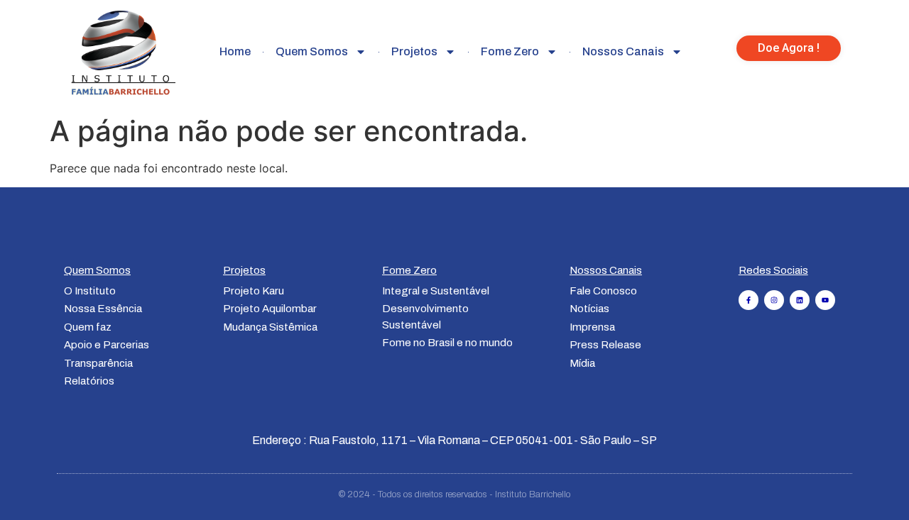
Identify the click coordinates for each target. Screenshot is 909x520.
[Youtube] (825, 300)
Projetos (414, 51)
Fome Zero (510, 51)
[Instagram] (774, 300)
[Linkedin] (800, 300)
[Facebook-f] (748, 300)
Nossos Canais (623, 51)
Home (235, 51)
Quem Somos (312, 51)
